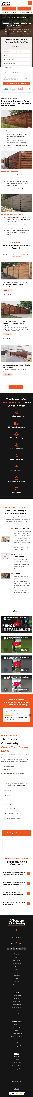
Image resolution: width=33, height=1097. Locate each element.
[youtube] (17, 949)
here (24, 533)
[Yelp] (27, 89)
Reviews (16, 1059)
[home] (5, 3)
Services (13, 17)
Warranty (16, 1075)
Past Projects (16, 1069)
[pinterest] (19, 949)
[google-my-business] (8, 949)
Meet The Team (16, 1062)
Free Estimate (16, 1091)
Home (8, 17)
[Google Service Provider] (13, 89)
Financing (16, 1072)
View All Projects (15, 387)
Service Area (16, 1056)
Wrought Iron (16, 963)
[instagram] (11, 949)
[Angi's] (20, 88)
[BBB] (6, 89)
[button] (30, 3)
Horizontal (16, 960)
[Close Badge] (24, 1092)
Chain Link (16, 966)
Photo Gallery (16, 1066)
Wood (16, 957)
